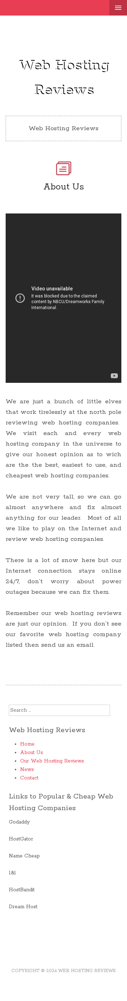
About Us (63, 187)
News (27, 769)
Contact (29, 778)
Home (27, 744)
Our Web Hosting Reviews (52, 761)
